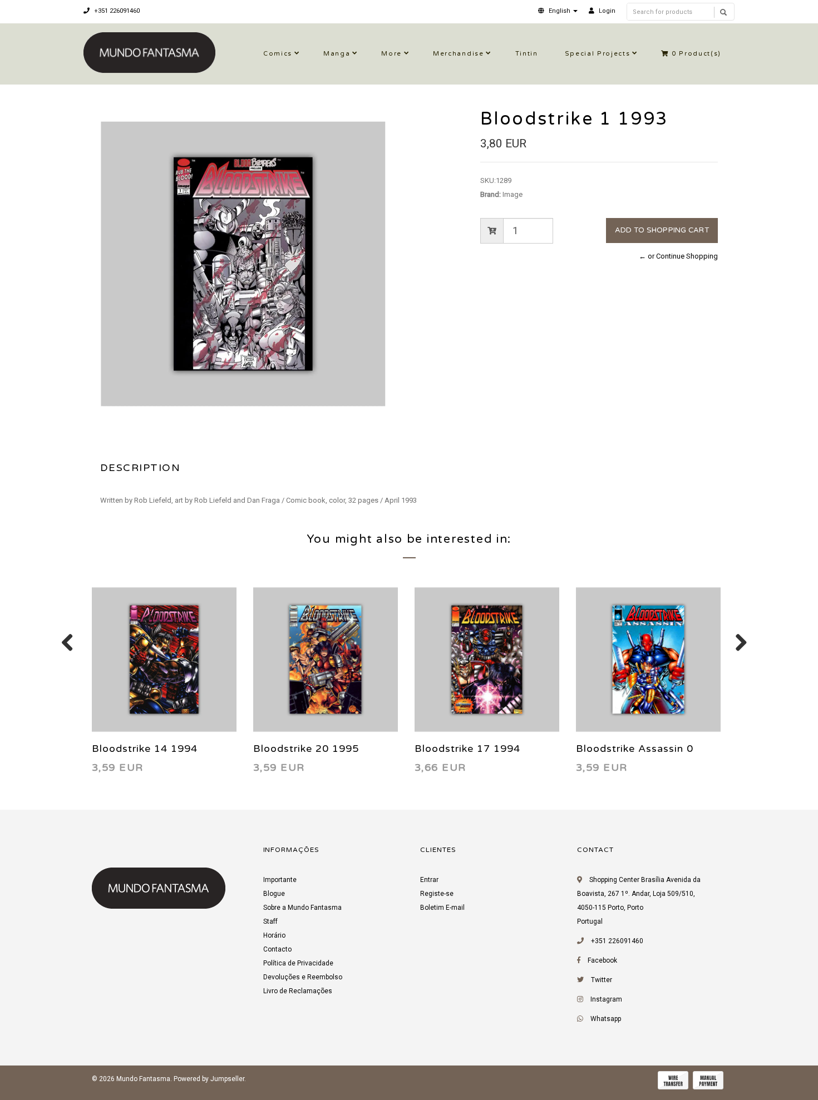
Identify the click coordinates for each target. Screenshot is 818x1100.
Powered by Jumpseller (209, 1079)
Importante (280, 880)
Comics (277, 53)
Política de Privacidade (298, 963)
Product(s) (696, 53)
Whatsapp (605, 1019)
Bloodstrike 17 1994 (467, 748)
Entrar (429, 880)
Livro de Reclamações (297, 991)
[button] (558, 10)
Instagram (606, 999)
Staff (270, 921)
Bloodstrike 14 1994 (145, 748)
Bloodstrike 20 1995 (306, 748)
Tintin (526, 53)
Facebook (602, 960)
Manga (336, 53)
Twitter (601, 980)
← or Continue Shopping (678, 256)
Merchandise (458, 53)
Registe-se (437, 894)
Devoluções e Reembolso (302, 977)
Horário (274, 935)
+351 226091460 (116, 10)
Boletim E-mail (442, 907)
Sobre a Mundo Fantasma (302, 907)
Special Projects (597, 53)
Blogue (274, 894)
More (391, 53)
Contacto (277, 949)
